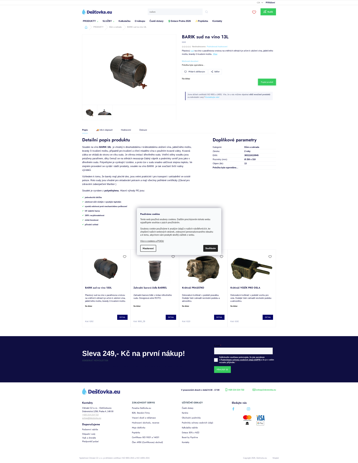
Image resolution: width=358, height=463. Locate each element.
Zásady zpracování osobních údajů (206, 262)
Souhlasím (210, 248)
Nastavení (148, 248)
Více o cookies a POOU (152, 241)
